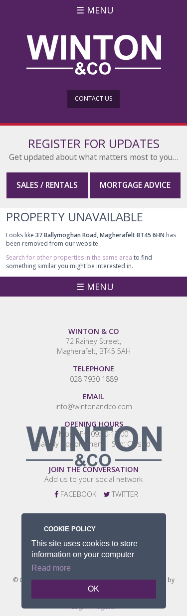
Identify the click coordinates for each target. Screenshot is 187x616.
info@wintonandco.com (93, 406)
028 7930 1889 (94, 379)
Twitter (124, 494)
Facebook (77, 494)
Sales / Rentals (47, 184)
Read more (51, 568)
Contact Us (93, 98)
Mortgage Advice (135, 184)
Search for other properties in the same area (69, 257)
